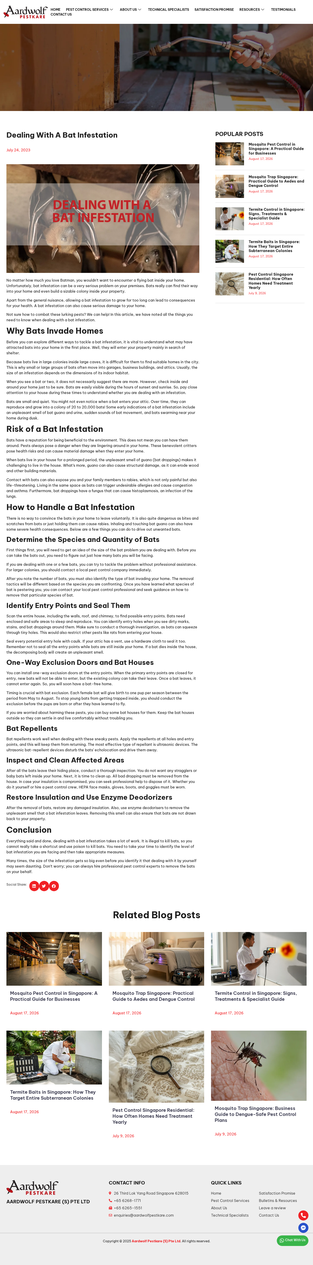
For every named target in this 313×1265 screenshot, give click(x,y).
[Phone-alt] (303, 1215)
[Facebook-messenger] (303, 1228)
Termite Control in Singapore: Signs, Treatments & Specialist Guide (277, 213)
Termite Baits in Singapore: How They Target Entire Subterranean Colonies (274, 246)
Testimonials (283, 10)
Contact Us (61, 14)
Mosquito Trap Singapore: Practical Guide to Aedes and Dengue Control (276, 181)
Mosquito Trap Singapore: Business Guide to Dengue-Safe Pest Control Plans (255, 1114)
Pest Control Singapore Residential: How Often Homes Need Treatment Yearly (271, 281)
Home (55, 10)
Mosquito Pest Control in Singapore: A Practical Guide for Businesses (276, 148)
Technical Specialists (168, 10)
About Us (128, 10)
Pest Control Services (87, 10)
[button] (34, 886)
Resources (249, 10)
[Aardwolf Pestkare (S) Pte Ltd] (25, 12)
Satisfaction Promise (214, 10)
